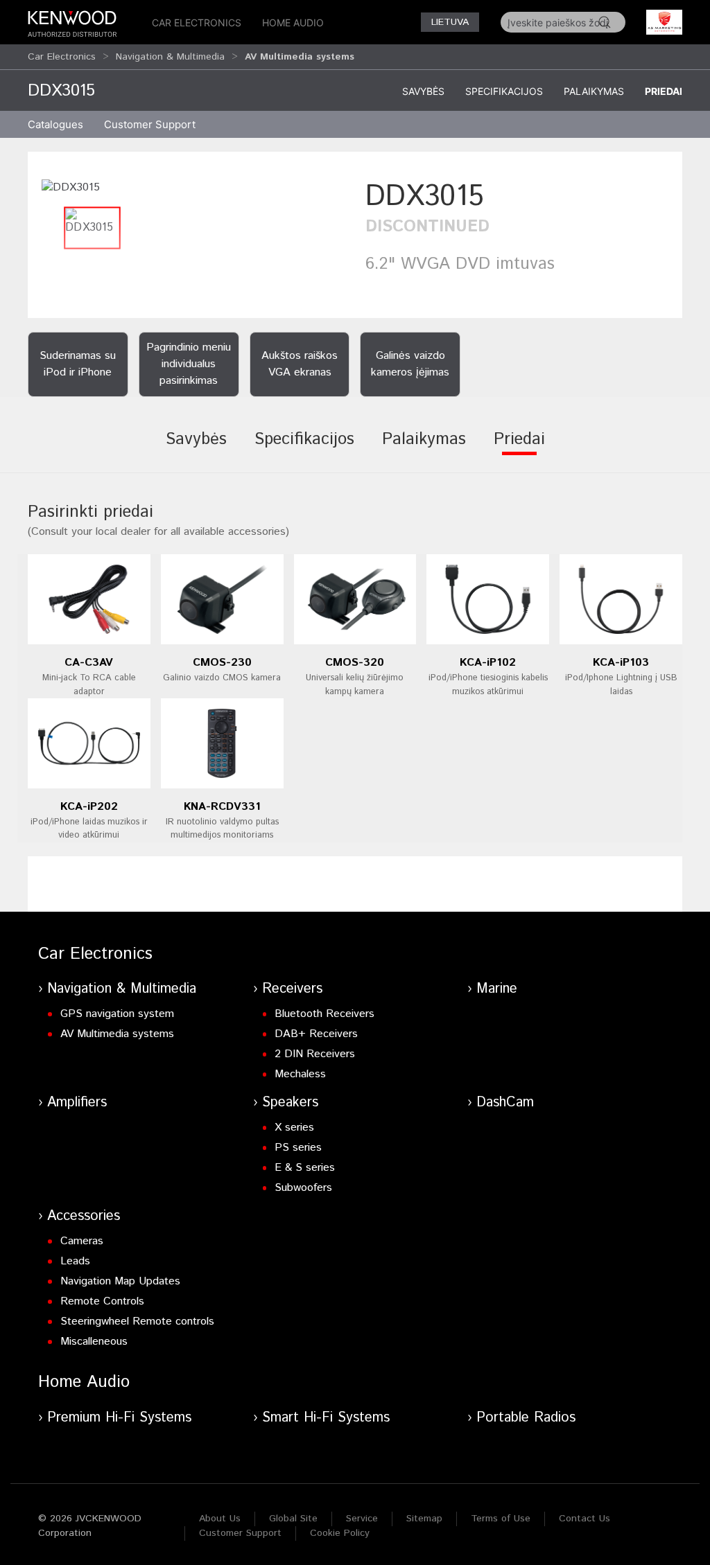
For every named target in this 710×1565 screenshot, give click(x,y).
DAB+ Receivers (316, 1034)
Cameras (81, 1241)
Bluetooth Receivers (324, 1014)
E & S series (305, 1168)
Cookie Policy (340, 1533)
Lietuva (450, 22)
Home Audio (293, 22)
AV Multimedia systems (117, 1034)
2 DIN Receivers (315, 1054)
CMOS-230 (222, 663)
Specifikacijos (504, 91)
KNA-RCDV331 (222, 807)
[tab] (196, 449)
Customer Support (240, 1533)
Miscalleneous (94, 1342)
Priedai (663, 91)
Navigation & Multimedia (170, 57)
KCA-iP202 (89, 807)
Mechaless (300, 1074)
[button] (71, 187)
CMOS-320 (354, 663)
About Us (220, 1519)
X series (294, 1127)
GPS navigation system (117, 1014)
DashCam (505, 1103)
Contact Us (584, 1519)
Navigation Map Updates (120, 1281)
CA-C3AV (88, 663)
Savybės (423, 91)
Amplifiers (77, 1103)
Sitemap (424, 1519)
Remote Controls (102, 1301)
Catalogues (55, 124)
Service (362, 1519)
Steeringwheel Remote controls (137, 1321)
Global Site (293, 1519)
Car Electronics (196, 22)
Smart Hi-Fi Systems (326, 1418)
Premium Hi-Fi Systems (119, 1418)
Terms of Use (500, 1519)
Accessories (83, 1216)
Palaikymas (594, 91)
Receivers (292, 989)
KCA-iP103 (621, 663)
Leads (75, 1261)
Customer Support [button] (150, 124)
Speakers (290, 1103)
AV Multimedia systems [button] (299, 57)
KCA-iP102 (488, 663)
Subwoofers (303, 1188)
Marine (496, 989)
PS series (298, 1148)
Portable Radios (525, 1418)
